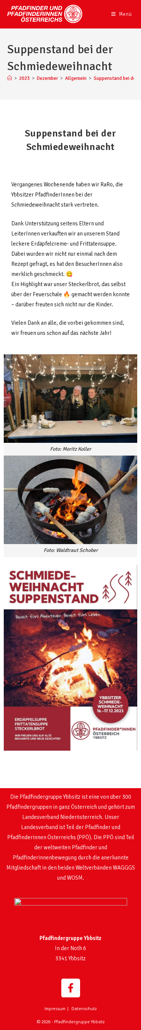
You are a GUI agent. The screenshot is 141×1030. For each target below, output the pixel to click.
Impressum (54, 1009)
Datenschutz (84, 1009)
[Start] (9, 78)
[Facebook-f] (70, 988)
